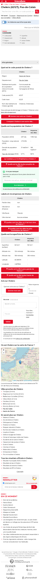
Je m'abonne (19, 185)
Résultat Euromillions (10, 517)
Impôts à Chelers (8, 432)
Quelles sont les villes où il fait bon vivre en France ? (21, 223)
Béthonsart (6, 404)
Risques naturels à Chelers (11, 427)
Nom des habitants (9, 43)
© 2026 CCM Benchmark (24, 557)
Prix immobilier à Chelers (11, 454)
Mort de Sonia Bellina (10, 500)
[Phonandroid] (29, 578)
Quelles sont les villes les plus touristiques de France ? (21, 229)
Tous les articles (8, 554)
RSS (14, 554)
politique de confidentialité (23, 338)
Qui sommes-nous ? (7, 552)
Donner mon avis (14, 291)
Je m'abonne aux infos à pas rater (19, 22)
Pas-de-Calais (14, 4)
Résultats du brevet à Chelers (12, 465)
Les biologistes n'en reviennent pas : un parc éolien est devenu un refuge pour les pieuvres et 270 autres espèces (20, 522)
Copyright (20, 471)
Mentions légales (30, 555)
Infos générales (7, 62)
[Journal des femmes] (10, 566)
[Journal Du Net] (10, 570)
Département (8, 38)
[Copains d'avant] (10, 574)
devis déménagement (8, 112)
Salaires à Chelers (8, 417)
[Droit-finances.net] (29, 570)
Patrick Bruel (7, 502)
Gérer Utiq (21, 555)
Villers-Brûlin (16, 18)
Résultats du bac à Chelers (11, 463)
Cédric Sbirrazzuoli (9, 507)
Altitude (24, 38)
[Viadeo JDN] (29, 574)
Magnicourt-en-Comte (24, 15)
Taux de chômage (8, 154)
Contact (36, 552)
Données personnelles (30, 554)
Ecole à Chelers (8, 444)
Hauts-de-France (24, 76)
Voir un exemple (31, 483)
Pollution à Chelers (9, 425)
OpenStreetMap (27, 380)
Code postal (7, 35)
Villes (6, 4)
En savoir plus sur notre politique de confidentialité (16, 189)
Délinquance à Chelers (10, 422)
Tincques (12, 15)
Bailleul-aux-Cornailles (10, 396)
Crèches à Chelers (9, 447)
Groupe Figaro (13, 557)
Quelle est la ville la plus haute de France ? (21, 276)
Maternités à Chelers (10, 449)
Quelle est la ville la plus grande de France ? (21, 270)
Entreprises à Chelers (10, 452)
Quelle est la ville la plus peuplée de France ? (21, 165)
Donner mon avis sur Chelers (21, 116)
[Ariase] (10, 578)
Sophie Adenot (8, 505)
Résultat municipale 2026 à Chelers (15, 461)
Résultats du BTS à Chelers (12, 468)
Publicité (30, 552)
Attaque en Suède (9, 512)
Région (6, 40)
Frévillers (6, 401)
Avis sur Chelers (26, 40)
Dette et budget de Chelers (12, 435)
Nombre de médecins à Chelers (13, 430)
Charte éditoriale (22, 552)
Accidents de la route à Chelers (13, 440)
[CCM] (29, 566)
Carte (23, 43)
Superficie (24, 35)
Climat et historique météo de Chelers (15, 437)
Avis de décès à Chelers (10, 420)
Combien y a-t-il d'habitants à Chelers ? (21, 159)
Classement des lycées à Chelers (14, 442)
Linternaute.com (9, 483)
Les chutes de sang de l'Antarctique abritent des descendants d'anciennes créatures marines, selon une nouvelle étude (20, 529)
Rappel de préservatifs (10, 510)
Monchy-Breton (8, 406)
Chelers (23, 4)
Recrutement (20, 554)
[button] (20, 362)
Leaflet (14, 380)
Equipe (15, 552)
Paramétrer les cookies (12, 555)
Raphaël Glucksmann (10, 515)
